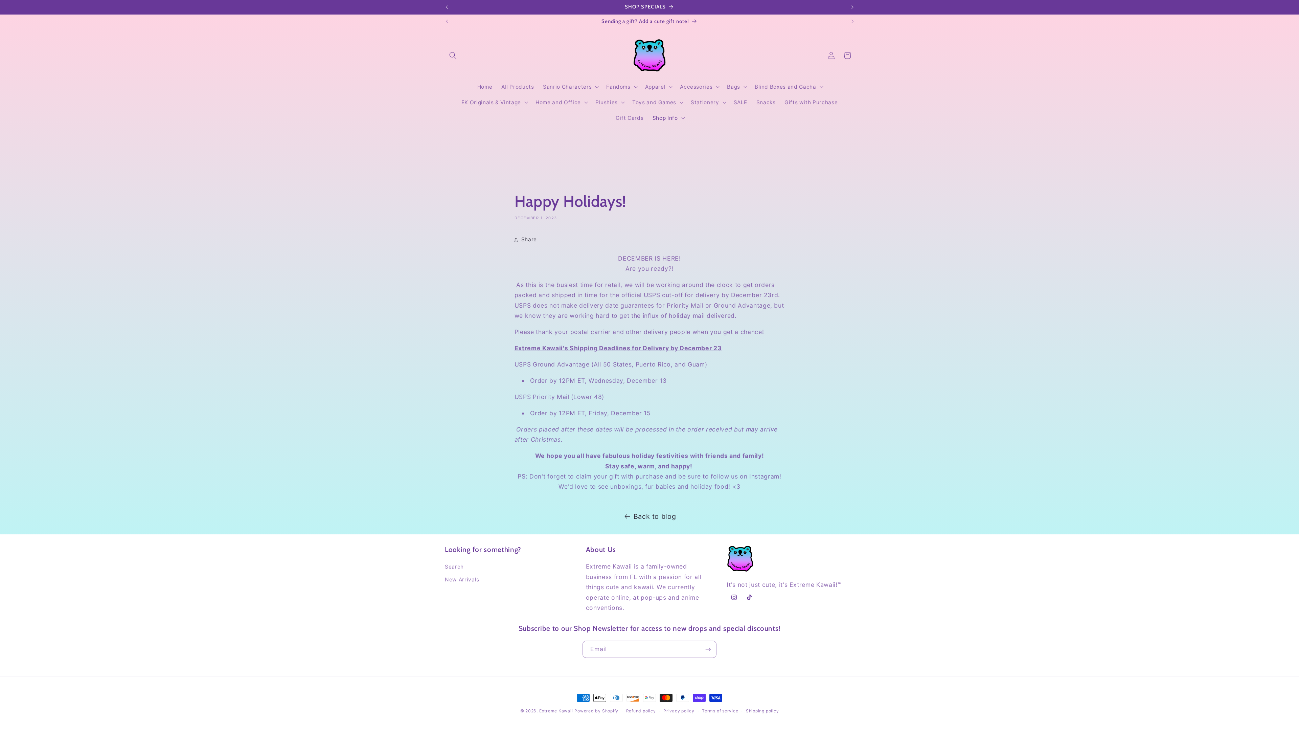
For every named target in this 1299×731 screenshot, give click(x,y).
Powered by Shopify (596, 710)
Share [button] (529, 239)
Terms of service (720, 710)
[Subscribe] (708, 649)
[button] (453, 55)
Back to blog (655, 516)
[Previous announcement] (446, 7)
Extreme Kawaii (556, 710)
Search (454, 566)
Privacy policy (678, 710)
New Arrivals (462, 579)
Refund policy (641, 710)
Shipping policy (762, 710)
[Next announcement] (852, 7)
